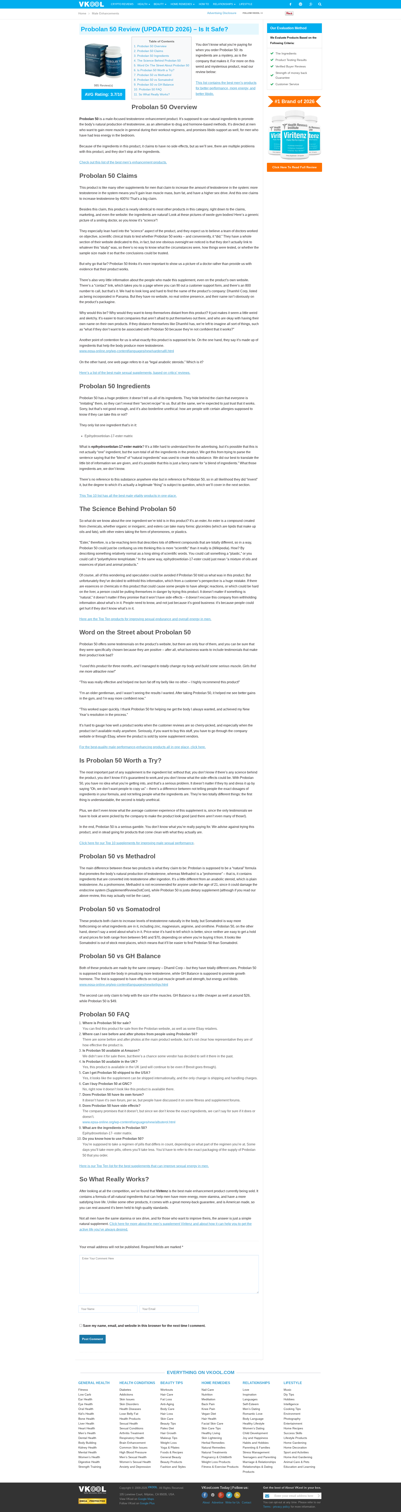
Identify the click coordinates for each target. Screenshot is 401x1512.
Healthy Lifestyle (253, 1423)
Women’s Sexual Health (135, 1462)
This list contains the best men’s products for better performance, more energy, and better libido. (226, 88)
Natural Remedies (213, 1447)
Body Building (87, 1442)
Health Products (130, 1418)
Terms (267, 1506)
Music (287, 1389)
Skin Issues (127, 1399)
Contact (246, 1502)
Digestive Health (89, 1462)
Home (82, 13)
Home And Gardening (298, 1457)
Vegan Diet (209, 1413)
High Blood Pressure (133, 1452)
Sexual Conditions (131, 1428)
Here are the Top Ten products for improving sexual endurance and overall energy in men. (145, 619)
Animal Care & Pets (296, 1462)
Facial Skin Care (212, 1423)
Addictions (126, 1394)
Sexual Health (128, 1423)
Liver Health (86, 1423)
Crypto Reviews (122, 4)
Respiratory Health (131, 1438)
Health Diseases (130, 1409)
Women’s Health (89, 1457)
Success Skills (293, 1433)
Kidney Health (87, 1447)
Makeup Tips (168, 1438)
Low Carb (84, 1394)
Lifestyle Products (295, 1438)
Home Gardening (295, 1442)
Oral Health (85, 1409)
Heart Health (86, 1428)
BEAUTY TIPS (171, 1383)
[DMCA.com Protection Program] (92, 1500)
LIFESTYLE (293, 1383)
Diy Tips (289, 1394)
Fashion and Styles (173, 1466)
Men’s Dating (251, 1409)
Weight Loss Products (216, 1462)
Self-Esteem (251, 1404)
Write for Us (232, 1502)
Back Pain (208, 1404)
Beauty (159, 4)
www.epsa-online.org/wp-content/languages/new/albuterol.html (128, 1122)
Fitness (83, 1389)
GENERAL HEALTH (94, 1383)
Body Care (167, 1409)
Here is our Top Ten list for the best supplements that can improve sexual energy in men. (144, 1166)
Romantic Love (253, 1413)
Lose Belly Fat (128, 1413)
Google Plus (147, 1503)
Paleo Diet (167, 1428)
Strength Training (89, 1466)
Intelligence (291, 1404)
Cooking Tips (292, 1409)
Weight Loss (168, 1442)
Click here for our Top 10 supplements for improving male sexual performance (136, 843)
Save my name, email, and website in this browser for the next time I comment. (144, 1325)
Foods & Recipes (171, 1452)
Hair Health (209, 1418)
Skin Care (166, 1418)
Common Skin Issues (133, 1447)
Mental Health (87, 1452)
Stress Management (256, 1452)
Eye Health (85, 1404)
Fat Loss (166, 1399)
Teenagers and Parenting (259, 1457)
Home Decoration (295, 1447)
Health (142, 4)
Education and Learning (299, 1466)
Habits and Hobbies (256, 1442)
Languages (250, 1399)
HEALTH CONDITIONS (137, 1383)
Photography (292, 1418)
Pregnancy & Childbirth (217, 1457)
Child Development (255, 1433)
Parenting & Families (256, 1447)
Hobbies (289, 1399)
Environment (292, 1413)
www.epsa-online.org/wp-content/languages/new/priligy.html (123, 984)
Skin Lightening (212, 1438)
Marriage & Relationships (259, 1462)
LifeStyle (245, 4)
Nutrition (207, 1394)
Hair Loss (166, 1413)
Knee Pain (208, 1409)
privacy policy (281, 1506)
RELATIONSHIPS (256, 1383)
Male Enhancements (105, 13)
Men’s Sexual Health (133, 1457)
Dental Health (87, 1438)
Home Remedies (181, 4)
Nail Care (208, 1389)
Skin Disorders (129, 1404)
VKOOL (152, 1487)
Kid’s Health (86, 1413)
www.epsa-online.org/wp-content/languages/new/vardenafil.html (126, 351)
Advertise (217, 1502)
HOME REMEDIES (216, 1383)
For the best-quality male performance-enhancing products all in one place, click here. (142, 747)
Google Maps (146, 1499)
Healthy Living (211, 1433)
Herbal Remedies (213, 1442)
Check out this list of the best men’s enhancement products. (123, 162)
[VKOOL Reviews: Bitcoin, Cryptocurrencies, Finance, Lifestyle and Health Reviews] (93, 4)
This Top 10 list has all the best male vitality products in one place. (128, 495)
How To (203, 4)
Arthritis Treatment (131, 1433)
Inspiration (249, 1394)
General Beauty (170, 1457)
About (206, 1502)
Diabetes (125, 1389)
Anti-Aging (167, 1404)
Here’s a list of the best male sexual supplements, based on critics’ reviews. (134, 373)
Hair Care (166, 1394)
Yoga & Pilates (169, 1447)
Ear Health (85, 1399)
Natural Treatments (214, 1452)
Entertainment (293, 1423)
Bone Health (86, 1418)
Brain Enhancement (132, 1442)
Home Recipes (293, 1428)
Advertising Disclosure (221, 13)
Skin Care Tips (211, 1428)
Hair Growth (168, 1433)
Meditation (208, 1399)
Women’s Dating (253, 1428)
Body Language (253, 1418)
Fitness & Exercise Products (220, 1466)
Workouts (166, 1389)
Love (246, 1389)
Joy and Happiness (255, 1438)
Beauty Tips (168, 1423)
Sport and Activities (296, 1452)
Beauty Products (171, 1462)
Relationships (222, 4)
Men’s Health (87, 1433)
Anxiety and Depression (135, 1466)
